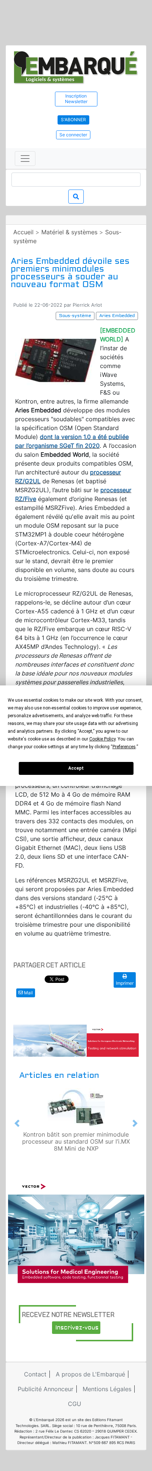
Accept (76, 768)
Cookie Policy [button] (102, 739)
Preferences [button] (124, 746)
